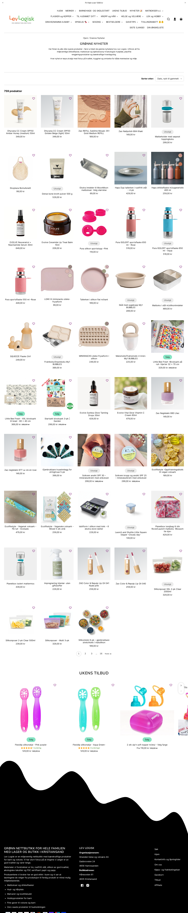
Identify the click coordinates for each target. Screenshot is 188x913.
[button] (168, 19)
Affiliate (158, 885)
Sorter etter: (147, 78)
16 (101, 653)
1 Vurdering (36, 748)
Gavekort (159, 875)
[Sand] (70, 275)
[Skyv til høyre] (181, 685)
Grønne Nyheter (97, 38)
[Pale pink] (67, 271)
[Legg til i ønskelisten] (33, 98)
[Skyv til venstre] (181, 691)
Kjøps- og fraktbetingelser (167, 869)
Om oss (158, 864)
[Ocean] (177, 160)
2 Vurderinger (95, 748)
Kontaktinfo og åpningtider (167, 859)
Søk (156, 849)
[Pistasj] (104, 271)
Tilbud (157, 880)
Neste (107, 654)
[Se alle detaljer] (20, 111)
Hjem (85, 38)
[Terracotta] (180, 164)
